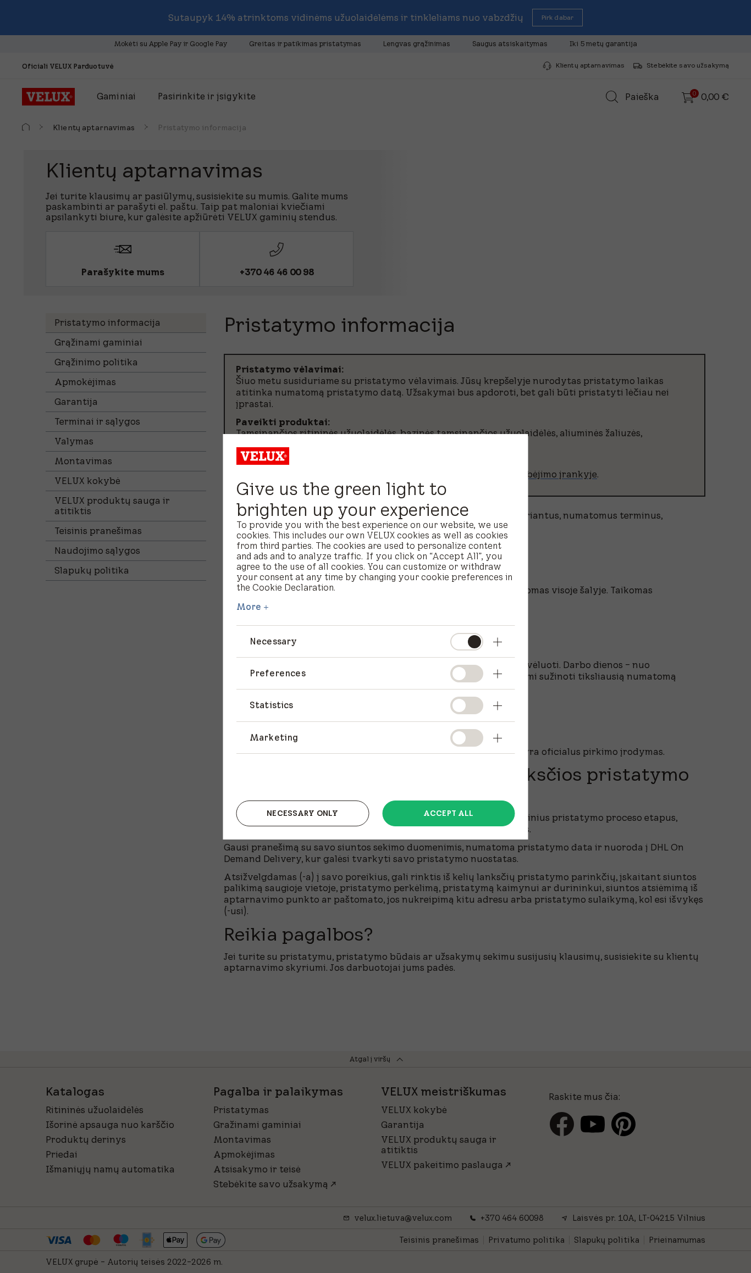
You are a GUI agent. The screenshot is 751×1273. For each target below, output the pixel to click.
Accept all (448, 813)
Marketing (274, 737)
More (249, 607)
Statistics (272, 704)
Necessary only (302, 813)
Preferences (278, 673)
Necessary (273, 641)
